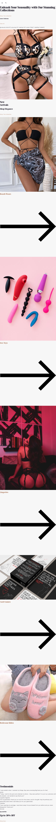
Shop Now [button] (3, 821)
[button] (6, 3)
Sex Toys (4, 343)
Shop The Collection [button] (5, 16)
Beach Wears (5, 194)
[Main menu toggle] (2, 3)
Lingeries (4, 492)
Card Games (5, 602)
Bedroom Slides (7, 723)
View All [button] (2, 23)
